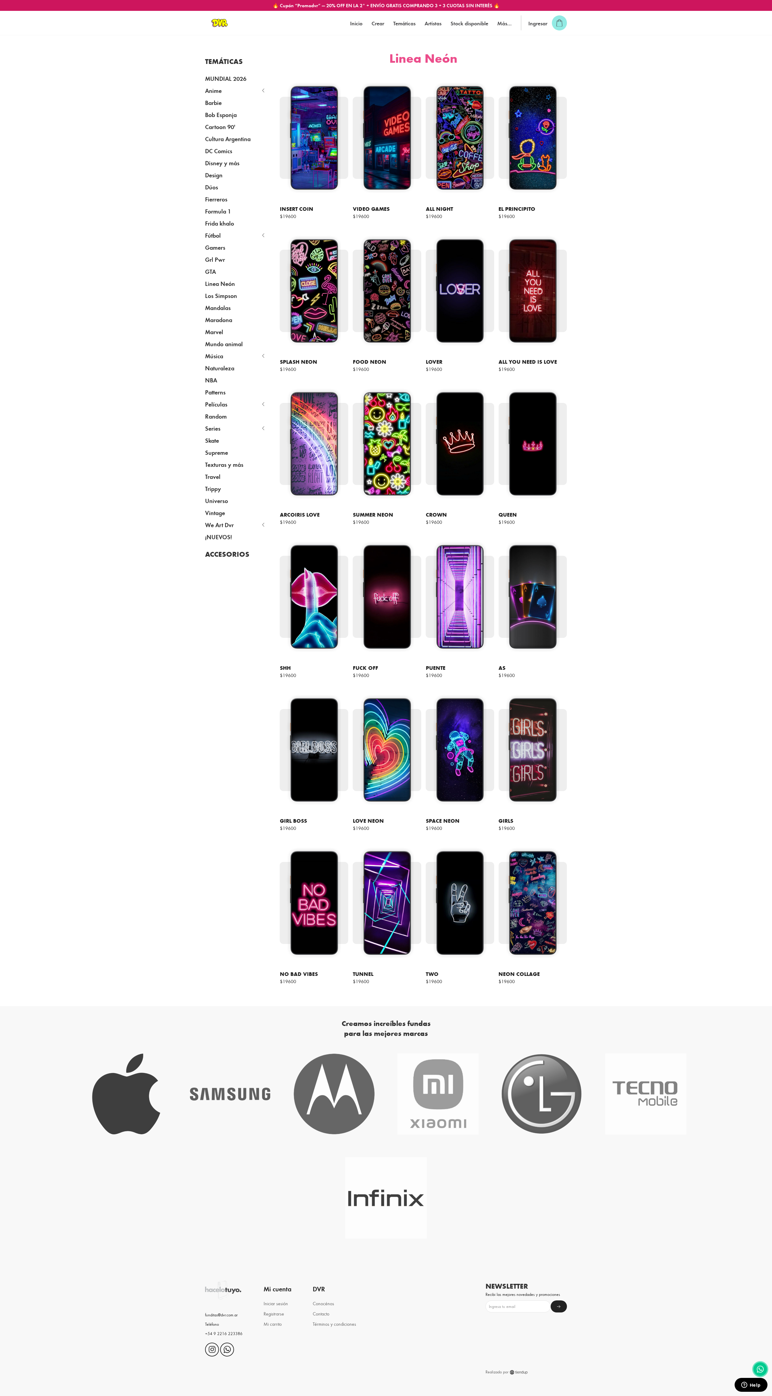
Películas (216, 404)
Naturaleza (219, 368)
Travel (212, 476)
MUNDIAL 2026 (225, 78)
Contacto (321, 1313)
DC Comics (218, 151)
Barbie (213, 102)
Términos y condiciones (334, 1324)
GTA (210, 271)
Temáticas (404, 23)
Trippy (213, 488)
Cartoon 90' (220, 126)
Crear (378, 23)
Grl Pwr (215, 259)
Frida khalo (219, 223)
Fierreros (216, 199)
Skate (212, 440)
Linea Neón (220, 283)
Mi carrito (273, 1324)
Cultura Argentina (228, 139)
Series (212, 428)
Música (214, 356)
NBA (211, 380)
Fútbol (213, 235)
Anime (213, 90)
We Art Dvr (219, 525)
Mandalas (218, 307)
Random (216, 416)
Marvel (214, 332)
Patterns (215, 392)
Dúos (211, 187)
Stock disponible (469, 23)
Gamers (215, 247)
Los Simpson (221, 295)
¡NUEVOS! (218, 537)
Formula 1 (218, 211)
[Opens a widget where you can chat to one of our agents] (750, 1385)
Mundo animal (224, 344)
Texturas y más (224, 464)
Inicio (356, 23)
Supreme (216, 452)
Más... (504, 23)
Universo (216, 500)
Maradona (218, 319)
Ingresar (537, 23)
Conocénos (323, 1303)
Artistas (433, 23)
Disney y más (222, 163)
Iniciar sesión (276, 1303)
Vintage (215, 512)
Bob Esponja (221, 114)
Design (214, 175)
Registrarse (274, 1313)
